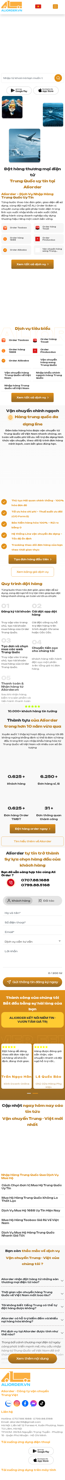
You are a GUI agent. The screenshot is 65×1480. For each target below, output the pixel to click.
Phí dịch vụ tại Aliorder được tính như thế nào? (29, 1437)
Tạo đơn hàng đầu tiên (31, 562)
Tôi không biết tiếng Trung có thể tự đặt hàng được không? (29, 1410)
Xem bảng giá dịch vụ (33, 574)
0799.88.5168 (35, 888)
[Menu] (55, 6)
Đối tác (48, 951)
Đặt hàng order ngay (31, 831)
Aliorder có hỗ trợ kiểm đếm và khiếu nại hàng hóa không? (29, 1423)
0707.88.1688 (35, 883)
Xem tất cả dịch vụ (31, 264)
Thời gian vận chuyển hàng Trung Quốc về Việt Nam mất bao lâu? (26, 1397)
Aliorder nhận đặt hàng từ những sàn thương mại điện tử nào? (30, 1384)
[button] (29, 1144)
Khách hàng (21, 951)
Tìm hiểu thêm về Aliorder (32, 844)
